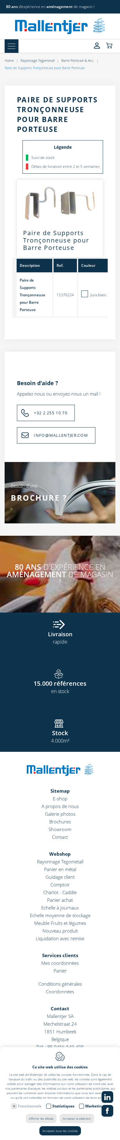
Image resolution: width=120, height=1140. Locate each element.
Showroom (60, 829)
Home (9, 60)
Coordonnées (60, 991)
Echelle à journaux (60, 908)
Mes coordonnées (60, 963)
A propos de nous (60, 806)
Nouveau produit (60, 931)
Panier (60, 971)
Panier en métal (60, 869)
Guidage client (60, 877)
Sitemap (60, 791)
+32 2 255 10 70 (50, 413)
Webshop (60, 854)
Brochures (60, 822)
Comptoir (60, 885)
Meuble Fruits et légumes (60, 923)
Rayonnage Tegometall (37, 60)
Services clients (60, 955)
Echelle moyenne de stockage (60, 915)
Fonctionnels (30, 1106)
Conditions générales (60, 984)
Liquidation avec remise (60, 938)
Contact (60, 837)
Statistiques (63, 1106)
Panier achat (60, 900)
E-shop (60, 798)
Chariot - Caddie (60, 892)
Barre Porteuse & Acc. (77, 60)
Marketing (94, 1106)
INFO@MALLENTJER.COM (61, 435)
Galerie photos (60, 814)
